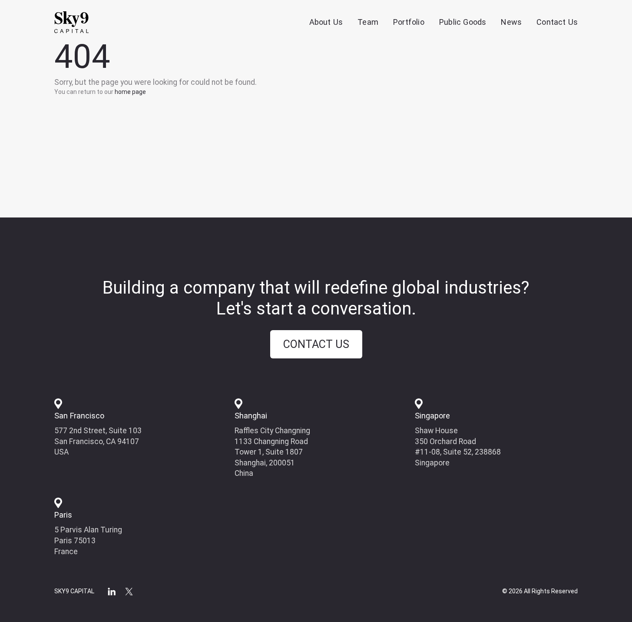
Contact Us (557, 22)
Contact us (316, 344)
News (511, 22)
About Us (326, 22)
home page (130, 91)
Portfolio (408, 22)
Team (367, 22)
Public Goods (462, 22)
